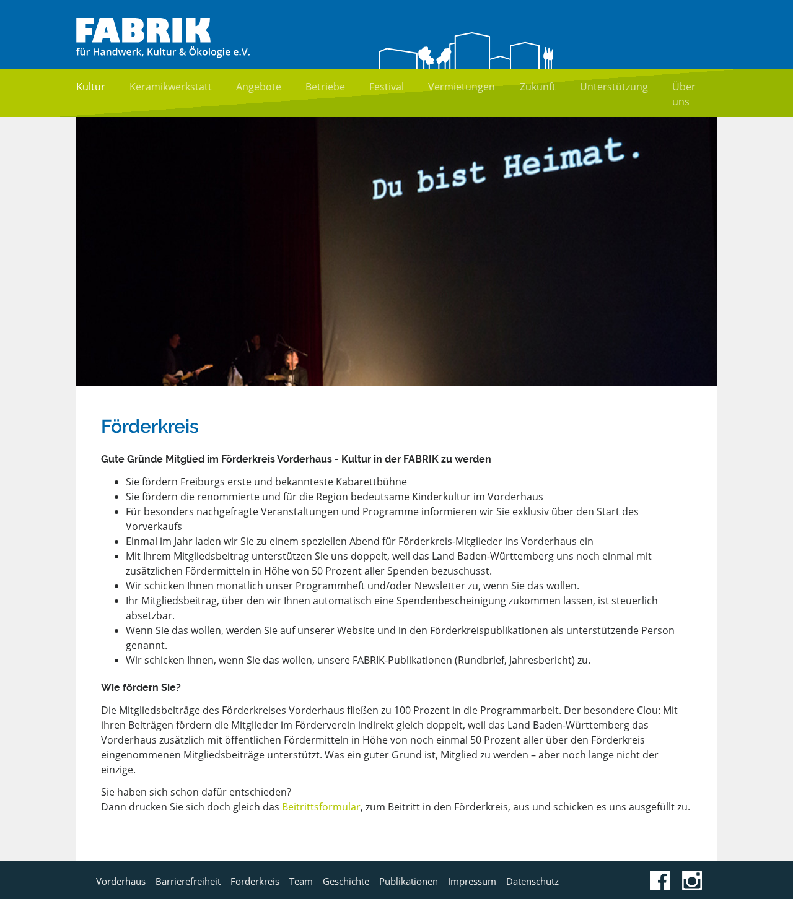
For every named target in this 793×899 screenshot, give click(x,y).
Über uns (684, 94)
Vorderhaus (121, 881)
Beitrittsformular (321, 807)
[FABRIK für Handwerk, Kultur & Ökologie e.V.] (163, 54)
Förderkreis (254, 881)
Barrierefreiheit (188, 881)
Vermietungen (461, 86)
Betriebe (325, 86)
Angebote (258, 86)
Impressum (472, 881)
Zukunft (538, 86)
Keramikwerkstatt (170, 86)
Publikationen (408, 881)
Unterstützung (614, 86)
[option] (396, 251)
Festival (386, 86)
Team (301, 881)
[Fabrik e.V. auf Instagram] (692, 886)
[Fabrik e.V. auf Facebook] (660, 886)
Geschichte (346, 881)
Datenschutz (532, 881)
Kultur (90, 86)
